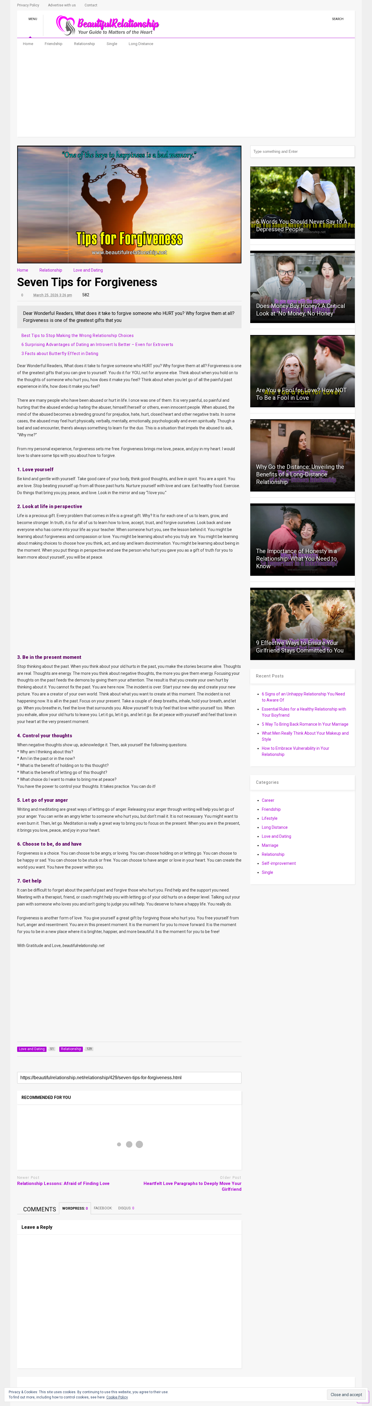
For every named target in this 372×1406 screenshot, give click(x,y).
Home (28, 44)
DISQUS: (126, 1208)
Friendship (53, 44)
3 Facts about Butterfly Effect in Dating (60, 353)
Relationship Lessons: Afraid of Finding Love (63, 1183)
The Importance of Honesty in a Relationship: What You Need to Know (296, 559)
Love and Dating (276, 836)
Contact (91, 5)
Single (112, 44)
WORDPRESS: (75, 1208)
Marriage (270, 845)
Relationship (84, 44)
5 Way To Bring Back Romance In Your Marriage (305, 724)
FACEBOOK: (103, 1208)
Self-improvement (279, 863)
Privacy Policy (28, 5)
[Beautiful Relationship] (104, 33)
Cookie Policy (117, 1397)
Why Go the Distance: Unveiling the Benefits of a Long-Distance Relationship (300, 474)
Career (268, 800)
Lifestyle (270, 818)
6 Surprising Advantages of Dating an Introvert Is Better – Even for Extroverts (98, 344)
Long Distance (141, 44)
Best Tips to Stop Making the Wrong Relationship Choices (78, 335)
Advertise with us (62, 5)
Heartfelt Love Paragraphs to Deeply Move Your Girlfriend (193, 1186)
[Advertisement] (186, 93)
